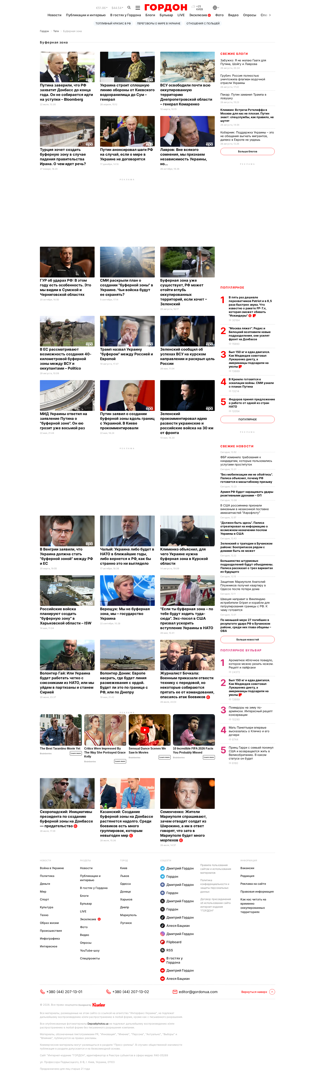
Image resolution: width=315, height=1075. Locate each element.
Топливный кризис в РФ (113, 23)
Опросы (249, 15)
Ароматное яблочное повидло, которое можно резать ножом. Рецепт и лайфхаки (251, 663)
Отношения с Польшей (203, 23)
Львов (124, 876)
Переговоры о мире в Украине (158, 23)
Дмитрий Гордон (180, 868)
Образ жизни (49, 923)
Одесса (125, 883)
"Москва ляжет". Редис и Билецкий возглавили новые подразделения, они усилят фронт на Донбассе (250, 333)
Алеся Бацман (178, 926)
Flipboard (173, 942)
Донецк (125, 891)
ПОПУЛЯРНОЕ (232, 287)
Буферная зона (72, 31)
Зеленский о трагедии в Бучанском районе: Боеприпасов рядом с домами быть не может (246, 547)
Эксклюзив (198, 15)
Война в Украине (52, 868)
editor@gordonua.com (198, 992)
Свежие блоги (234, 54)
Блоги (150, 15)
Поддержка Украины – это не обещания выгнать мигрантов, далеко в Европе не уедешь (247, 136)
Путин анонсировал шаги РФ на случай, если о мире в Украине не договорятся (126, 154)
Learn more (76, 753)
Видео (233, 15)
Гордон (44, 31)
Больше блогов (247, 151)
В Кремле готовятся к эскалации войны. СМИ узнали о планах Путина (251, 382)
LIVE (181, 15)
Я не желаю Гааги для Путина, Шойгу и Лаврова (243, 62)
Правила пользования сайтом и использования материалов (215, 868)
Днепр (124, 907)
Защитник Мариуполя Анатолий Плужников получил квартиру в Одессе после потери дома (243, 585)
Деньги (45, 883)
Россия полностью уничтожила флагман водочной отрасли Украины (242, 79)
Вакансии (247, 868)
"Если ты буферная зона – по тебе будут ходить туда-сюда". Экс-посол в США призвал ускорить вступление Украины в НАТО (187, 618)
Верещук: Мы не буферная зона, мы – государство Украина (125, 614)
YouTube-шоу (90, 950)
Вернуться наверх (254, 992)
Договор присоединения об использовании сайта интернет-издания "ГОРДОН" (215, 905)
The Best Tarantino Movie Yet (60, 748)
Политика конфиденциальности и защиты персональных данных (214, 886)
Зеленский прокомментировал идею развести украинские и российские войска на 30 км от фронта (186, 423)
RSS (169, 950)
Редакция (247, 876)
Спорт (44, 899)
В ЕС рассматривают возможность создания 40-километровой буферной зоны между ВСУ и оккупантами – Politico (65, 358)
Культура (46, 907)
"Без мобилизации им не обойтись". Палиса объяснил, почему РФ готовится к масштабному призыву (246, 478)
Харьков (126, 899)
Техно (44, 915)
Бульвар (166, 15)
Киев (123, 868)
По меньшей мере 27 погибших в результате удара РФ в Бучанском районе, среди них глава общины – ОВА (245, 625)
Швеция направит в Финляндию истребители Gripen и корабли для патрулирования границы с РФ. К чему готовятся (245, 604)
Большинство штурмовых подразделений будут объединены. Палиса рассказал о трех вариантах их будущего (246, 566)
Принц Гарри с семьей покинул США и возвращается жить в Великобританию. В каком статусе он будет (251, 753)
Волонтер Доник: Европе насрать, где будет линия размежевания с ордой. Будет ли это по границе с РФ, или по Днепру (124, 682)
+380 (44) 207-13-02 (130, 992)
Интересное (48, 946)
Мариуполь (128, 915)
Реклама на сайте (253, 883)
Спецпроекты (90, 958)
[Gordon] (166, 8)
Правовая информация (257, 891)
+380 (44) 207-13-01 (64, 992)
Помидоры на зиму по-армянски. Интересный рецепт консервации (251, 711)
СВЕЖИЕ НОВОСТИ (237, 446)
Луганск (126, 923)
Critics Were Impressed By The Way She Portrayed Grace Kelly (105, 752)
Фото (219, 15)
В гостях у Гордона (125, 15)
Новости (54, 15)
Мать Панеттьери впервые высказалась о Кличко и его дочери (249, 731)
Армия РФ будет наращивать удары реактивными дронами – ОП (246, 493)
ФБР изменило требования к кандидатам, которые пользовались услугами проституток (246, 460)
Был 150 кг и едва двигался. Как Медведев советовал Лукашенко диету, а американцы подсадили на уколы (249, 359)
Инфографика (50, 938)
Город (124, 860)
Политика (47, 876)
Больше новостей (247, 639)
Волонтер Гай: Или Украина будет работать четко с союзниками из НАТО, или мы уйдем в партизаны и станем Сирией (67, 682)
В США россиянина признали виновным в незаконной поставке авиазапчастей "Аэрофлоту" (244, 509)
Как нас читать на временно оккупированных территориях (253, 906)
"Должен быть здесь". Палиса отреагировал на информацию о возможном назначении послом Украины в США (244, 528)
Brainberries (46, 753)
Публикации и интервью (86, 15)
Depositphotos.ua (98, 1023)
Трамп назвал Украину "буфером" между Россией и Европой (126, 354)
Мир (43, 891)
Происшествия (51, 930)
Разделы (85, 860)
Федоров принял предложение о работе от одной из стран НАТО (252, 402)
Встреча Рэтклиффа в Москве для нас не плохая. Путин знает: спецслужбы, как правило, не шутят (247, 115)
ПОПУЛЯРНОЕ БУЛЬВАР (241, 650)
